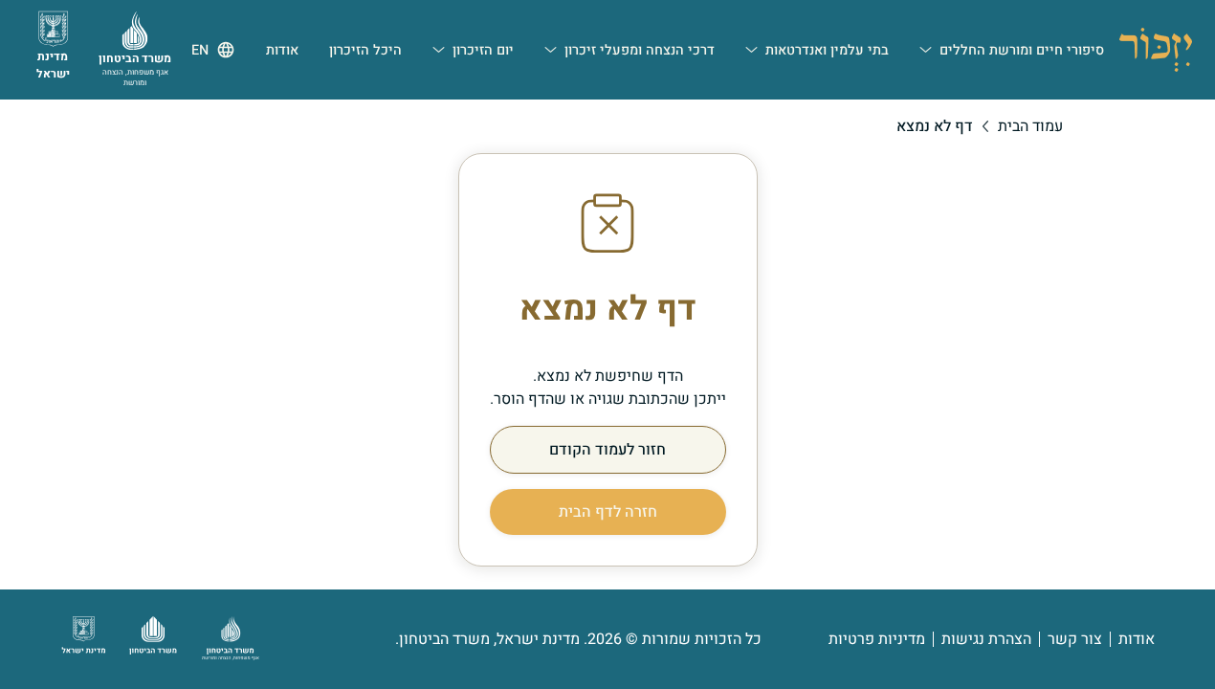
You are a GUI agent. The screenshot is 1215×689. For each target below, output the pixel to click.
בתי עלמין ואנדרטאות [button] (827, 50)
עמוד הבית (1030, 126)
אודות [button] (282, 50)
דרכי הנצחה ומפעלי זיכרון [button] (639, 50)
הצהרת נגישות (986, 639)
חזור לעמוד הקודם (607, 449)
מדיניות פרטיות (876, 639)
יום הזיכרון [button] (483, 50)
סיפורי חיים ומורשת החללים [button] (1021, 50)
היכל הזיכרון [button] (365, 50)
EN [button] (200, 50)
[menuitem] (1011, 50)
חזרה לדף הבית (608, 511)
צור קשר (1075, 639)
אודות (1136, 639)
